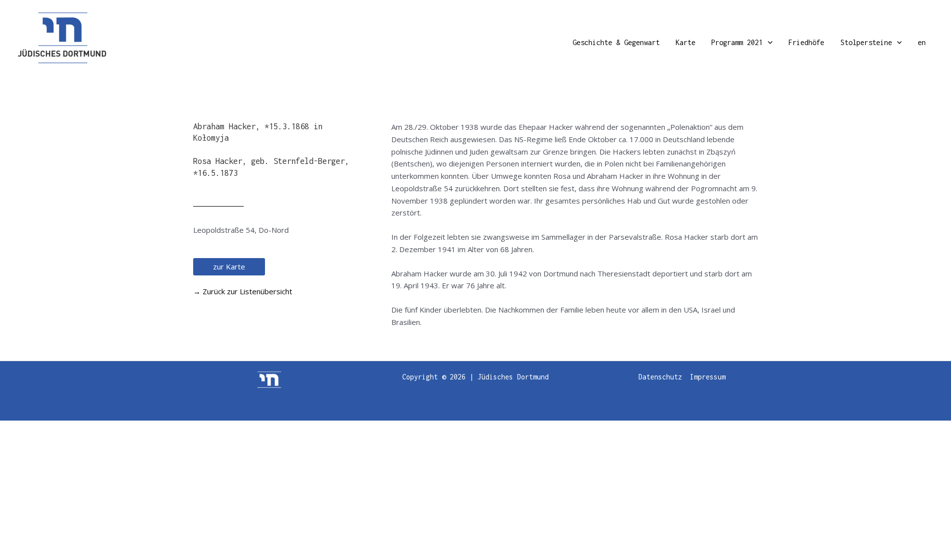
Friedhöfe (806, 42)
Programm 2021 (737, 42)
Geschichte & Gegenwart (616, 42)
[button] (768, 42)
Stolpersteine (866, 42)
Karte (685, 42)
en (922, 42)
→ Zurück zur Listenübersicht (242, 291)
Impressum (708, 377)
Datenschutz (660, 377)
